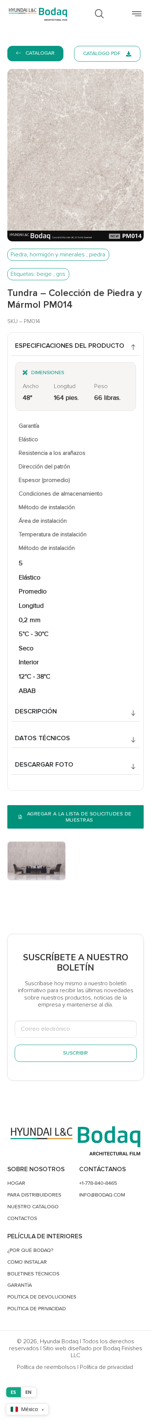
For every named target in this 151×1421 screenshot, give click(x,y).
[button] (136, 14)
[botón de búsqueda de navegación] (99, 14)
